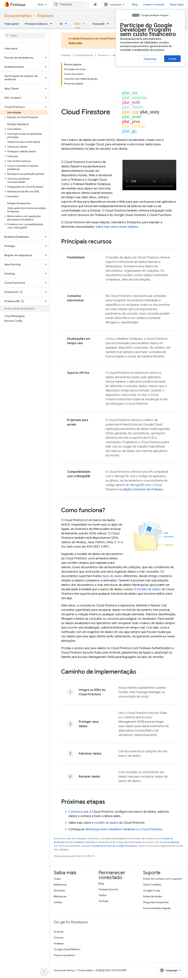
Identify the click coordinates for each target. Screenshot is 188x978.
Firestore (45, 16)
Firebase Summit (108, 889)
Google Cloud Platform (67, 949)
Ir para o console (153, 4)
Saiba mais (75, 43)
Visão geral (11, 23)
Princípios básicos (36, 23)
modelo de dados (149, 589)
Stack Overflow (152, 884)
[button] (22, 57)
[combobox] (70, 4)
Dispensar (150, 59)
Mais (41, 4)
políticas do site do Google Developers (115, 845)
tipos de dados (112, 576)
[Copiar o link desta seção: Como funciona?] (108, 510)
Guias (57, 878)
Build (78, 23)
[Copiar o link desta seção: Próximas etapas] (108, 802)
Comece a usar (78, 812)
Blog (135, 4)
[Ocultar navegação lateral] (44, 971)
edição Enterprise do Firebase (142, 489)
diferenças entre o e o (123, 829)
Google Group (151, 890)
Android (58, 931)
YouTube (103, 901)
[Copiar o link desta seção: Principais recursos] (115, 242)
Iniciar (172, 58)
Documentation (17, 16)
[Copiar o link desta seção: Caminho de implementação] (140, 672)
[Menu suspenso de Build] (85, 23)
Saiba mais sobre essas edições (117, 227)
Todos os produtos (64, 955)
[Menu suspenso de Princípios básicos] (52, 23)
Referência (60, 884)
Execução (99, 23)
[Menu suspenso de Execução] (109, 23)
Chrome (58, 937)
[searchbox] (24, 35)
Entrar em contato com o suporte (162, 878)
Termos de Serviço (64, 970)
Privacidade (85, 970)
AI (61, 23)
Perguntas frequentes (156, 902)
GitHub (58, 902)
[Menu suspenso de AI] (66, 23)
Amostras (59, 890)
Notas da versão (152, 896)
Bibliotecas (60, 896)
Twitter (102, 895)
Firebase (66, 55)
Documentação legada (156, 908)
